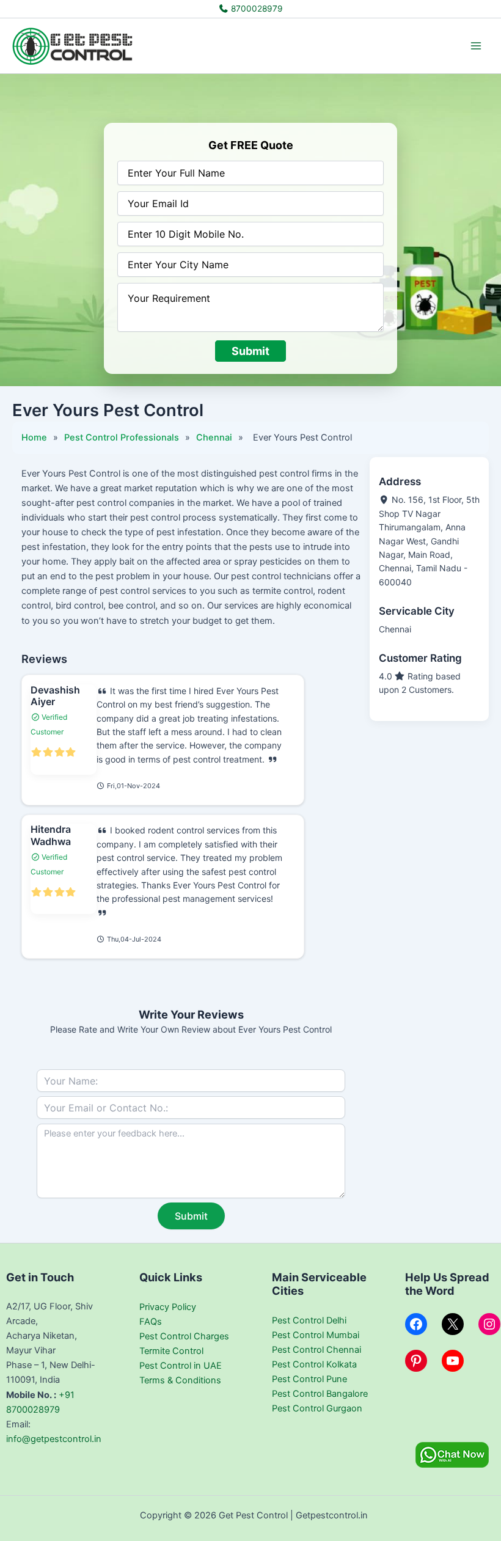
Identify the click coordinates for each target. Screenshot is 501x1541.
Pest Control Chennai (316, 1349)
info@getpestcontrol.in (53, 1438)
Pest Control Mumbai (315, 1335)
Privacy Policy (167, 1306)
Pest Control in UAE (180, 1365)
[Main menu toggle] (476, 46)
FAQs (150, 1321)
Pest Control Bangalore (320, 1393)
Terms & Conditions (180, 1380)
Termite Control (171, 1350)
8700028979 (256, 8)
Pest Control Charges (184, 1336)
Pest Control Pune (309, 1379)
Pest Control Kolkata (314, 1364)
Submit (250, 351)
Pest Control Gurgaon (317, 1408)
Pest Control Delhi (309, 1320)
